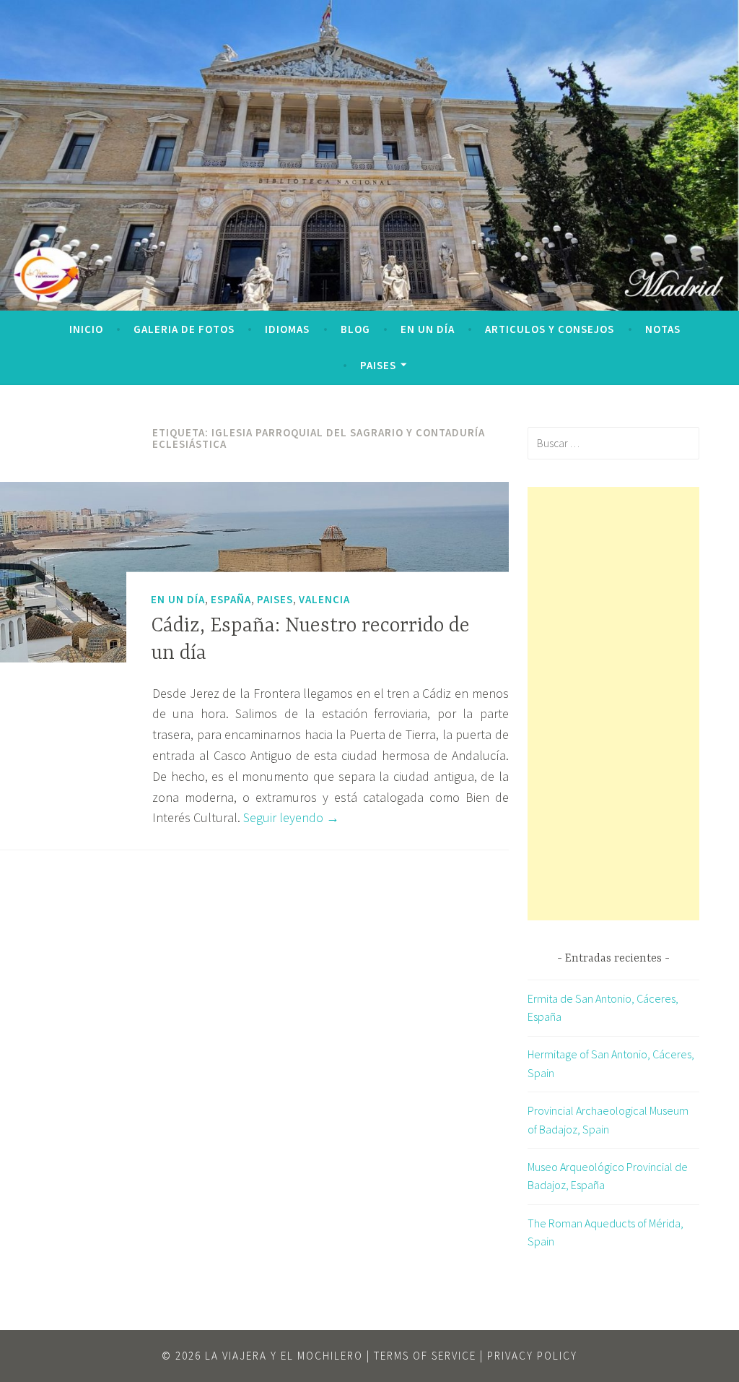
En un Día (428, 329)
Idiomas (287, 329)
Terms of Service (425, 1355)
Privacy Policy (532, 1355)
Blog (355, 329)
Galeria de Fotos (184, 329)
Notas (663, 329)
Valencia (324, 599)
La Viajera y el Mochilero (284, 1355)
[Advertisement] (613, 703)
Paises (378, 365)
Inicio (86, 329)
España (231, 599)
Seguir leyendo (291, 817)
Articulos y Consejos (549, 329)
